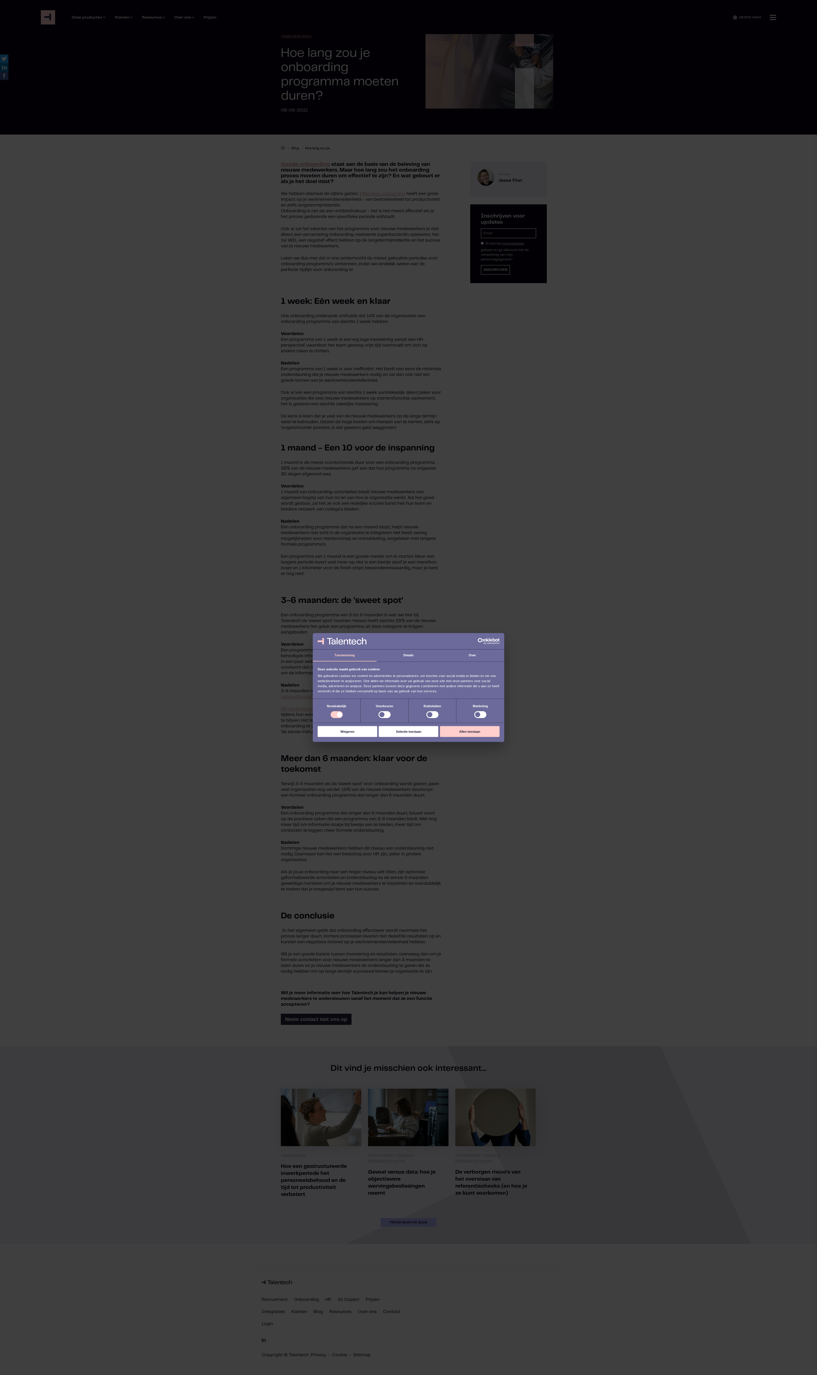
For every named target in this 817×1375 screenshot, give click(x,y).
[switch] (385, 714)
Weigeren (347, 731)
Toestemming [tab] (344, 655)
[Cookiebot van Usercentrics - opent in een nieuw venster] (481, 641)
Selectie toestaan (408, 731)
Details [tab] (408, 655)
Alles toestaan (469, 731)
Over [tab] (472, 655)
